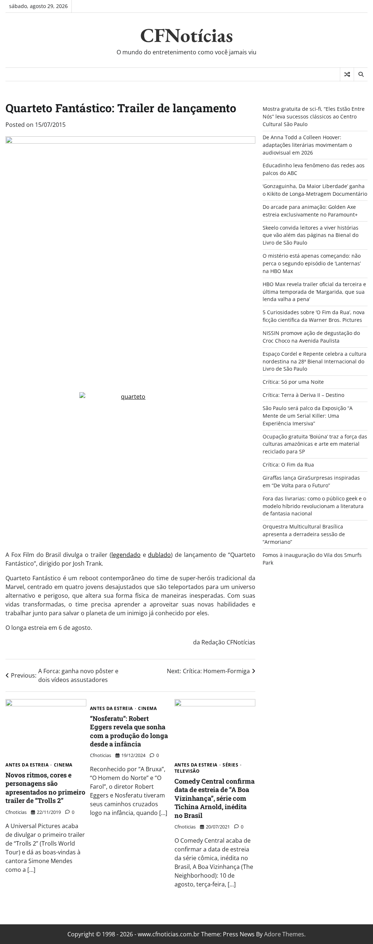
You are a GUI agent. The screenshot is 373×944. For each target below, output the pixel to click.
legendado (126, 555)
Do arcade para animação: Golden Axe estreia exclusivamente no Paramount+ (310, 210)
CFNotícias (186, 35)
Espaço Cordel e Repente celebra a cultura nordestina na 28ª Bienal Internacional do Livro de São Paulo (314, 361)
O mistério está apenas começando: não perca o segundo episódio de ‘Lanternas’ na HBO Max (312, 263)
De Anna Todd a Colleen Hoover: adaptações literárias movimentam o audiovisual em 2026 (307, 145)
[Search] (361, 74)
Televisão (187, 771)
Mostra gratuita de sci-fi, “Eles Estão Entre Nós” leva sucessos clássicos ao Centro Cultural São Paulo (314, 116)
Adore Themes (284, 934)
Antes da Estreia (26, 765)
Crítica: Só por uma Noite (293, 381)
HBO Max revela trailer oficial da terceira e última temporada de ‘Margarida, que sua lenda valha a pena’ (314, 292)
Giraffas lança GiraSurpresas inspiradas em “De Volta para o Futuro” (311, 481)
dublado (159, 555)
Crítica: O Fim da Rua (288, 464)
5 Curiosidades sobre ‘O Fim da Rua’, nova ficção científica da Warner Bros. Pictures (314, 316)
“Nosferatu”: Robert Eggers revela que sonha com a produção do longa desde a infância (129, 731)
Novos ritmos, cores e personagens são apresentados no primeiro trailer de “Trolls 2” (45, 788)
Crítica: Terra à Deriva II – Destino (303, 394)
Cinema (63, 765)
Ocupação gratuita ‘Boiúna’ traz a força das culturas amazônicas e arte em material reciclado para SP (315, 444)
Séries (230, 765)
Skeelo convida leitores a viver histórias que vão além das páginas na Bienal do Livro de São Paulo (310, 235)
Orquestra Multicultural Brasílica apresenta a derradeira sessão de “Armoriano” (304, 534)
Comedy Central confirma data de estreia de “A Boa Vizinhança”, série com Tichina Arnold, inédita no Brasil (214, 798)
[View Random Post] (347, 74)
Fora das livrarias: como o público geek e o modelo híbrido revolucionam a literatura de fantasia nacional (314, 506)
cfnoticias (16, 812)
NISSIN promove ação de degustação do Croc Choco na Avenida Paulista (311, 336)
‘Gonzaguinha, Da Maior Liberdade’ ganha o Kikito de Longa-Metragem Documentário (315, 190)
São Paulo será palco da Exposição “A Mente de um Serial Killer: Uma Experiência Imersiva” (308, 416)
